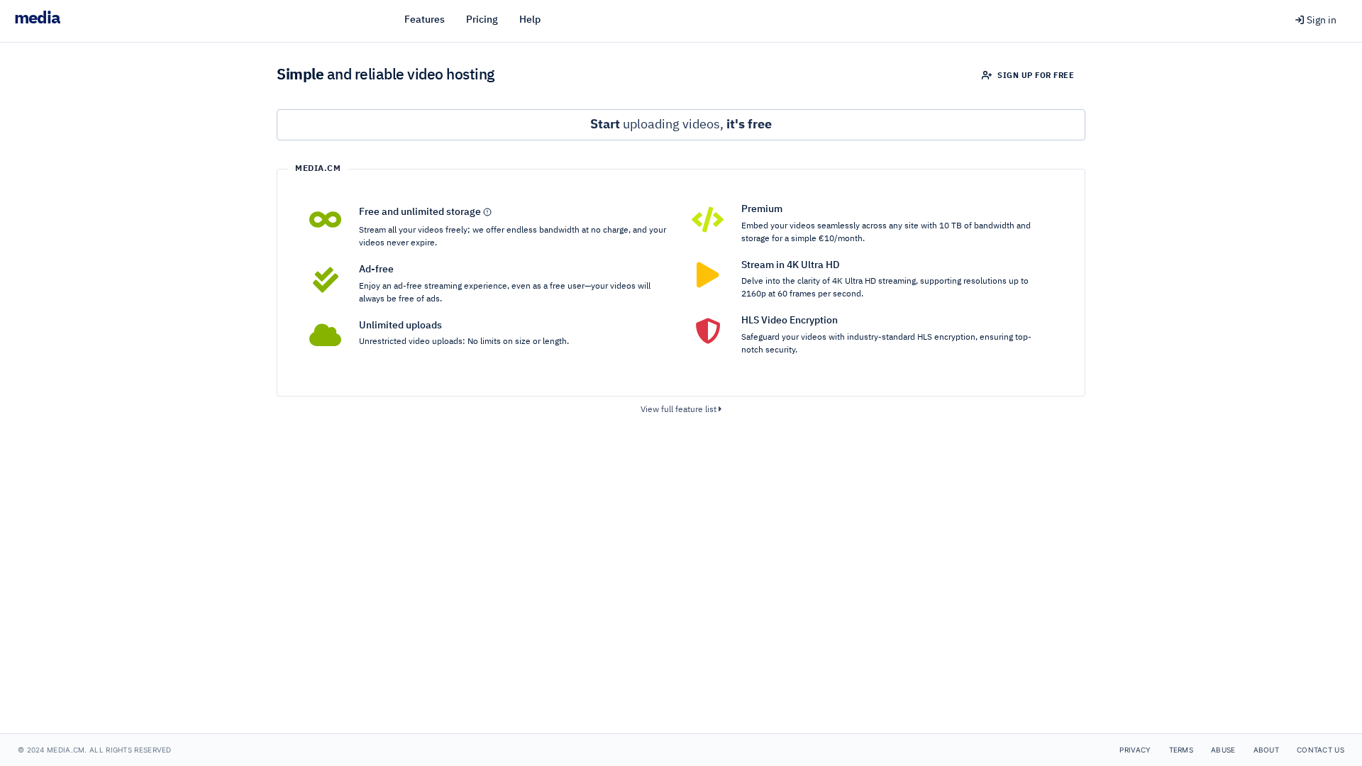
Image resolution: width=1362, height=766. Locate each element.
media (37, 18)
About (1266, 749)
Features (424, 20)
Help (530, 20)
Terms (1181, 749)
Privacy (1135, 749)
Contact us (1320, 749)
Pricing (482, 20)
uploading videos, (681, 124)
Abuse (1223, 749)
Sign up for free (1035, 75)
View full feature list (680, 410)
